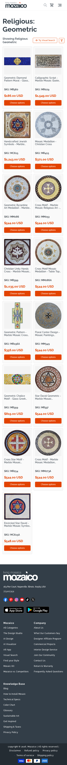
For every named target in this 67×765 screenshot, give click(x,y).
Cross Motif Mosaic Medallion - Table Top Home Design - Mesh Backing (47, 270)
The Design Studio (13, 633)
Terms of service (25, 755)
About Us (38, 628)
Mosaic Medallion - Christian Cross (45, 143)
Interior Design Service (45, 650)
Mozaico (31, 746)
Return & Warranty (43, 666)
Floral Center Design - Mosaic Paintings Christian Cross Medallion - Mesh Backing (47, 333)
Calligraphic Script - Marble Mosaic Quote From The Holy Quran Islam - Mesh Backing (47, 79)
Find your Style (11, 660)
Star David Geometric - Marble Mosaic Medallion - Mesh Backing (48, 397)
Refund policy (31, 750)
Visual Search (10, 655)
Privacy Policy (10, 732)
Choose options (17, 103)
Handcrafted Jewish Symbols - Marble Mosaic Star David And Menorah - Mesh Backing (17, 143)
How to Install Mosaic (14, 694)
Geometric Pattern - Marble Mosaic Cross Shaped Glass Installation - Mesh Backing (16, 333)
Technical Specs (11, 699)
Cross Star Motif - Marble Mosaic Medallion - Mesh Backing (14, 461)
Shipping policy (45, 755)
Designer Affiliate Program (47, 639)
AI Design (8, 639)
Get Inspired (9, 721)
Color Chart (9, 705)
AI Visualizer (9, 644)
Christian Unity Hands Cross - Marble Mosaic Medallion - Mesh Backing (16, 270)
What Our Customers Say (47, 633)
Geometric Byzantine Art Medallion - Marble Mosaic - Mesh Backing (17, 206)
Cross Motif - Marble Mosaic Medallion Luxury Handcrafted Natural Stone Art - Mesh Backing (46, 461)
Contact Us (39, 660)
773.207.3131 (8, 591)
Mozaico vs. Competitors (16, 671)
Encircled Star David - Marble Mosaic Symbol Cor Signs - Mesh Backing (17, 524)
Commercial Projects (44, 644)
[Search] (45, 5)
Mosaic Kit (8, 666)
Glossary (8, 710)
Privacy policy (50, 750)
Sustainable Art (11, 716)
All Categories (10, 628)
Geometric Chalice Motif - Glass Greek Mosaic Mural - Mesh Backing (15, 397)
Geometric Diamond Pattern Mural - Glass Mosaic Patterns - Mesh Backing (17, 79)
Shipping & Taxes (12, 727)
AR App (7, 650)
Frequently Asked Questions (48, 671)
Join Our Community (44, 655)
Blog (5, 688)
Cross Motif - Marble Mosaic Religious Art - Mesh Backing (47, 206)
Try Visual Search (46, 40)
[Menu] (60, 5)
